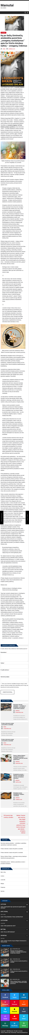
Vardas (3, 663)
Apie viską (3, 872)
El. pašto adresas (5, 670)
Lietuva (2, 876)
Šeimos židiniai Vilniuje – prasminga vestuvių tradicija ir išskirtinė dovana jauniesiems (20, 757)
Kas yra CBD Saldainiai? (9, 931)
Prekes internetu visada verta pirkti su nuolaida (7, 724)
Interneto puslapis (5, 676)
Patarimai (3, 32)
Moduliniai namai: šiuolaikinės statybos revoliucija (18, 794)
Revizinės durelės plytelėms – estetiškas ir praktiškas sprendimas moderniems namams (19, 706)
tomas (4, 48)
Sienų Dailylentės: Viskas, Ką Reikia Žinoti (13, 916)
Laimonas (17, 710)
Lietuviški (3, 879)
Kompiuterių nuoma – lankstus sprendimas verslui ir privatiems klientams (18, 776)
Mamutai (7, 5)
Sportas (2, 891)
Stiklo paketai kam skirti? (10, 925)
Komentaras (4, 652)
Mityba (2, 883)
